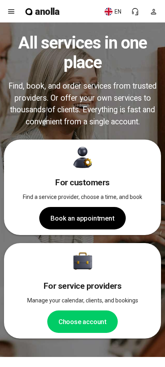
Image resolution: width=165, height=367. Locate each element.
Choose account (82, 322)
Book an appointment (82, 218)
